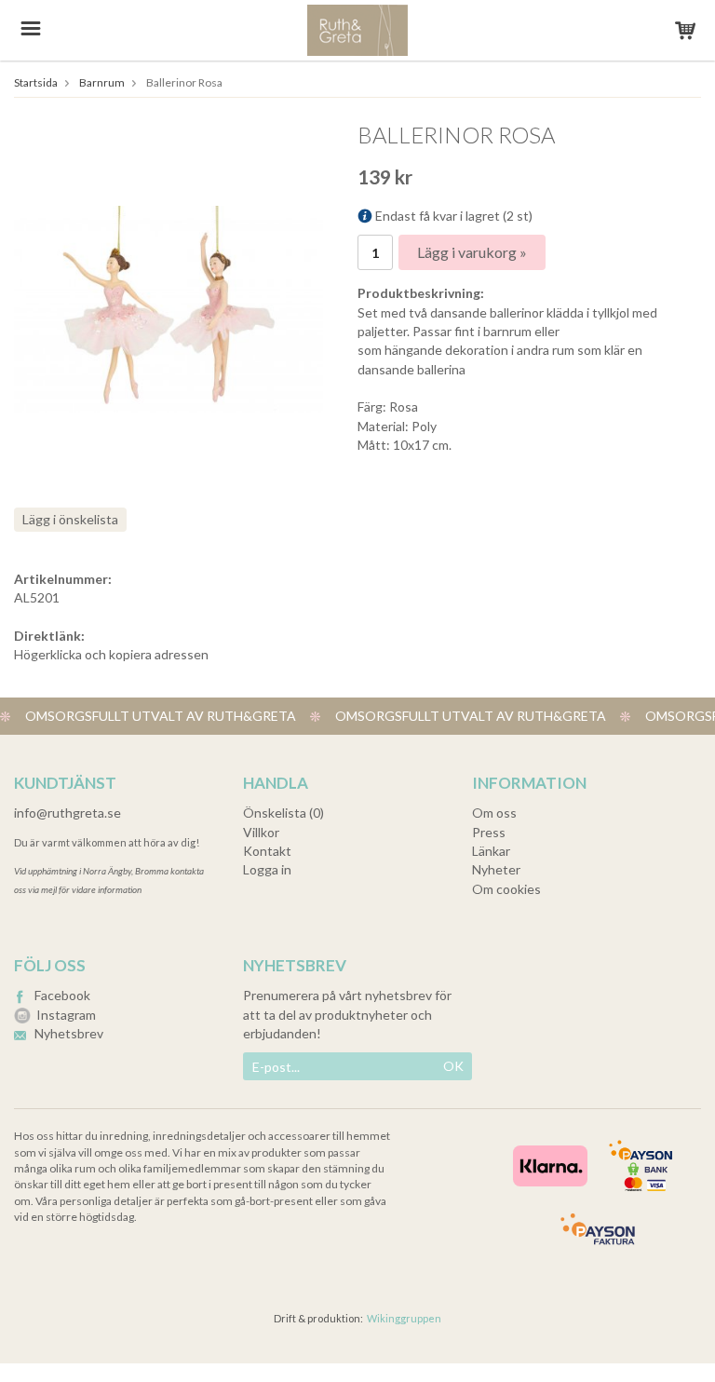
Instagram (66, 1015)
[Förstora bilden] (168, 307)
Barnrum (102, 82)
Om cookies (506, 889)
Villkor (261, 832)
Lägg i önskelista (70, 519)
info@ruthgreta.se (67, 812)
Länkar (491, 851)
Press (489, 832)
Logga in (267, 869)
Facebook (62, 995)
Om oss (494, 812)
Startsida (36, 82)
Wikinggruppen (404, 1318)
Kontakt (267, 851)
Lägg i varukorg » (472, 252)
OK (453, 1066)
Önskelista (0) (283, 812)
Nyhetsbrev (68, 1033)
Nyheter (496, 869)
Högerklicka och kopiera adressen (111, 654)
